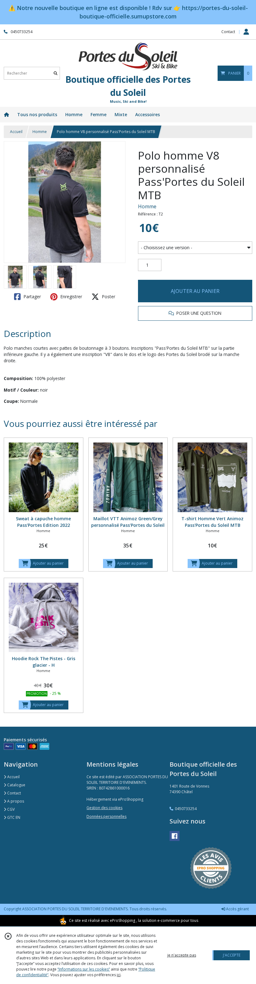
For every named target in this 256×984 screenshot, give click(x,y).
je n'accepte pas (181, 955)
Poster (108, 296)
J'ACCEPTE (231, 955)
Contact (228, 31)
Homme (39, 131)
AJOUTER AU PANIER (195, 291)
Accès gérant (237, 909)
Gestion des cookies (104, 807)
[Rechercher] (56, 73)
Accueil (16, 131)
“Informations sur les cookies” (83, 969)
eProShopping (122, 920)
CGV (10, 809)
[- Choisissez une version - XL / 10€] (195, 247)
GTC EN (13, 817)
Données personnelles (106, 816)
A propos (15, 801)
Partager (31, 296)
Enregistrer (70, 296)
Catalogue (15, 785)
